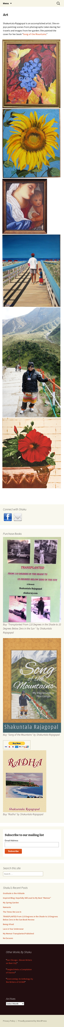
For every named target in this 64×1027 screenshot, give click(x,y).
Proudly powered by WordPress (32, 1021)
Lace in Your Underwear (13, 929)
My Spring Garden (11, 902)
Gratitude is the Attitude (14, 893)
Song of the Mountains (34, 34)
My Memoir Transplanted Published (18, 933)
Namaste (7, 907)
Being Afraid (8, 924)
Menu (6, 3)
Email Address (11, 840)
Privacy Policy (9, 1021)
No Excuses (8, 938)
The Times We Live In (12, 911)
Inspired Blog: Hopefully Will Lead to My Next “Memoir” (27, 898)
